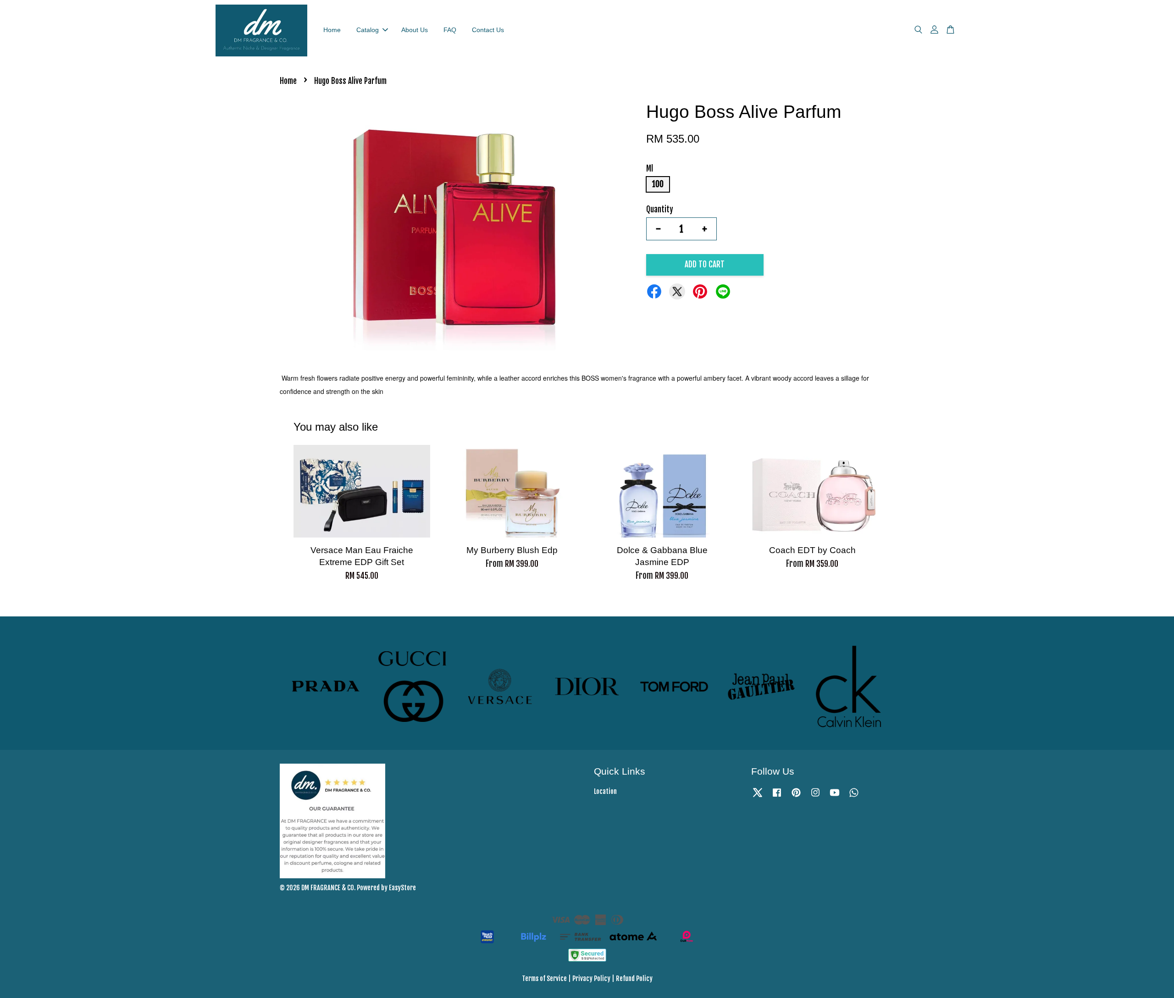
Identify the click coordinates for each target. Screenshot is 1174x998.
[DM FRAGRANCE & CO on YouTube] (834, 796)
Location (605, 791)
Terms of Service (544, 978)
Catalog (367, 29)
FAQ (449, 29)
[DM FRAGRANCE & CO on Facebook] (776, 796)
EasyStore (402, 887)
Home (332, 29)
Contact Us (488, 29)
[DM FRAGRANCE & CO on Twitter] (757, 796)
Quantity (659, 209)
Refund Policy (634, 978)
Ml (649, 168)
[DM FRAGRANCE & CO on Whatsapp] (853, 796)
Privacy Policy (591, 978)
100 (658, 184)
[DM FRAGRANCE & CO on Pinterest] (796, 796)
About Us (414, 29)
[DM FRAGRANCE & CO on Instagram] (815, 796)
